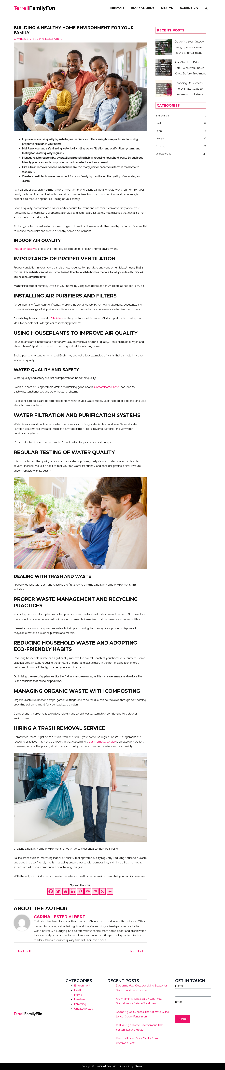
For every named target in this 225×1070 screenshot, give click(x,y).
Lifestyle (79, 999)
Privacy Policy (126, 1066)
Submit (183, 1019)
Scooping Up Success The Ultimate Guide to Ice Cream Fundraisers (189, 88)
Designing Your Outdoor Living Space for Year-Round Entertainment (190, 47)
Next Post (138, 951)
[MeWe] (87, 891)
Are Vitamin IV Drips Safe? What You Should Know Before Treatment (190, 68)
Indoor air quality (24, 248)
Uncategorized (83, 1008)
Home (78, 994)
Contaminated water (107, 387)
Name (179, 985)
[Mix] (95, 891)
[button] (206, 8)
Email (179, 1001)
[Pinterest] (80, 891)
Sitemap (139, 1066)
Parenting (80, 1004)
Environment (82, 985)
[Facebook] (50, 891)
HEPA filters (55, 318)
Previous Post (24, 951)
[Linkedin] (73, 891)
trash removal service (102, 741)
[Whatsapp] (102, 891)
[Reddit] (65, 891)
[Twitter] (58, 891)
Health (78, 990)
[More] (110, 891)
